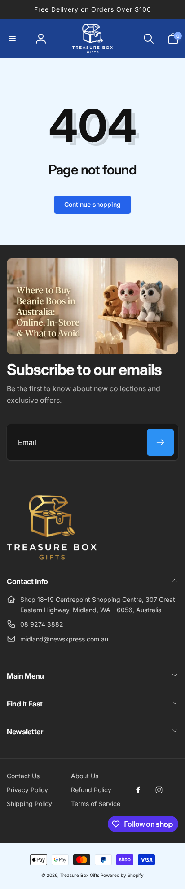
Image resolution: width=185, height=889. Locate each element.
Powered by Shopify (122, 875)
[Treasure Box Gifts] (52, 557)
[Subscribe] (160, 442)
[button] (12, 38)
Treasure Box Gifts (79, 875)
